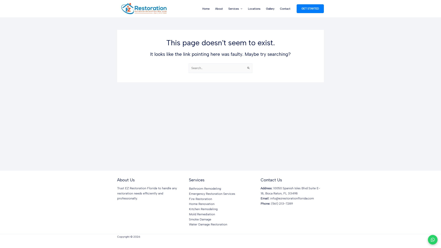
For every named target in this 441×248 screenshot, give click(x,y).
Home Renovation (201, 204)
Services (233, 8)
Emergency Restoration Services (212, 194)
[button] (240, 8)
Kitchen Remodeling (203, 209)
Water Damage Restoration (208, 224)
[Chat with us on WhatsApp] (433, 240)
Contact (285, 8)
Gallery (270, 8)
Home (206, 8)
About (219, 8)
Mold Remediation (202, 214)
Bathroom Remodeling (205, 188)
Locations (254, 8)
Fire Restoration (200, 199)
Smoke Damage (200, 219)
